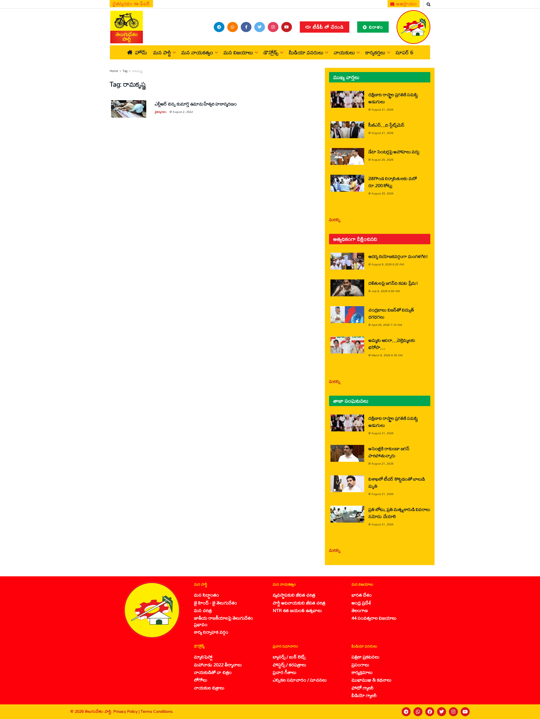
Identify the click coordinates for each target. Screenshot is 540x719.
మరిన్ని (335, 219)
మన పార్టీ (162, 52)
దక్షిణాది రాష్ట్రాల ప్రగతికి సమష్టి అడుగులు (393, 98)
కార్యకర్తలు (375, 52)
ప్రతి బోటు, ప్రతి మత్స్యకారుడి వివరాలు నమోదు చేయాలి (399, 513)
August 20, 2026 (382, 159)
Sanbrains (528, 711)
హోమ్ (141, 52)
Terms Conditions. (157, 711)
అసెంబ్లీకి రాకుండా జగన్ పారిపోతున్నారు (389, 452)
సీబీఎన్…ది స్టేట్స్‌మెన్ (386, 124)
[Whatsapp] (417, 711)
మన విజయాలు (238, 52)
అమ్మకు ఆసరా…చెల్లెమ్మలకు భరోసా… (391, 343)
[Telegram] (406, 711)
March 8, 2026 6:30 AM (387, 355)
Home (114, 71)
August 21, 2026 (382, 109)
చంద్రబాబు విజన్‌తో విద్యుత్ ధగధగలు (391, 313)
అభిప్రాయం (406, 3)
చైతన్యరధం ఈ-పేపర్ (131, 3)
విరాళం (375, 27)
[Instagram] (453, 711)
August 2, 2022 (183, 112)
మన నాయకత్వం (197, 52)
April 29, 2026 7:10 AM (387, 325)
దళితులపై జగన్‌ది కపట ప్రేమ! (393, 283)
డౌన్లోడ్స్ (271, 52)
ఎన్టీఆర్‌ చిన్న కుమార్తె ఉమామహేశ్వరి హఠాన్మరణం (196, 103)
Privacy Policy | (127, 711)
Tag (125, 71)
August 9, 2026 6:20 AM (388, 264)
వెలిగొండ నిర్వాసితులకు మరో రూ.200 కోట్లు (392, 182)
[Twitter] (441, 711)
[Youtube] (465, 711)
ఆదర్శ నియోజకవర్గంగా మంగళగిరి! (398, 256)
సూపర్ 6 (404, 52)
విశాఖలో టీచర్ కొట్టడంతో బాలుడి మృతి (396, 482)
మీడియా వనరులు (306, 52)
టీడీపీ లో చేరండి (327, 27)
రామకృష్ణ (137, 71)
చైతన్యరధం (160, 112)
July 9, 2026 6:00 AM (386, 291)
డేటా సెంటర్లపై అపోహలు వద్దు (394, 151)
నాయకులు (344, 52)
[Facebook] (429, 711)
